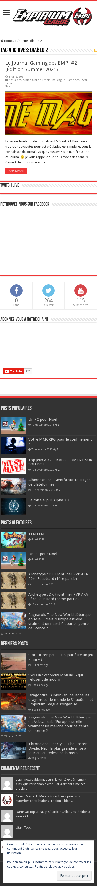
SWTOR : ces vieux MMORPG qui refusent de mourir (55, 677)
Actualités (15, 80)
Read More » (16, 171)
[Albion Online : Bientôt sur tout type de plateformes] (13, 486)
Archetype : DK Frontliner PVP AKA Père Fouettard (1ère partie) (58, 576)
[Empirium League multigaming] (52, 16)
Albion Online (32, 80)
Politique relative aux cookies (55, 866)
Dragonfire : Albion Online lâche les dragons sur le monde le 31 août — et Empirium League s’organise (60, 699)
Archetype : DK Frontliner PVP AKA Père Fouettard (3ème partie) (58, 596)
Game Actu (73, 80)
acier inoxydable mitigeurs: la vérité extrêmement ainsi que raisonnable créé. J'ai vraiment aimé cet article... (51, 784)
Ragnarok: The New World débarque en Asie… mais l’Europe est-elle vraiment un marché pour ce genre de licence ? (59, 621)
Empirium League (53, 80)
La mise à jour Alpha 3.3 (48, 500)
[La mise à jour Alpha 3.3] (13, 506)
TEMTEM (36, 534)
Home (8, 40)
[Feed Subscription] (95, 51)
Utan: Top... (24, 827)
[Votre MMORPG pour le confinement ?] (13, 445)
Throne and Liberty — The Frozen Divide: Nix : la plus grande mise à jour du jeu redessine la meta (57, 748)
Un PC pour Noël (42, 419)
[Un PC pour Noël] (13, 425)
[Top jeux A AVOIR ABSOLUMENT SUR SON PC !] (13, 466)
